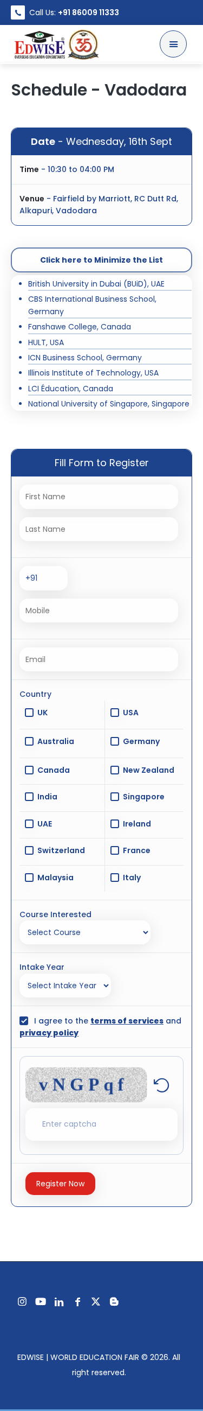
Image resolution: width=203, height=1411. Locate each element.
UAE (44, 823)
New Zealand (148, 770)
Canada (53, 770)
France (136, 850)
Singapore (144, 796)
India (47, 796)
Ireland (137, 823)
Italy (132, 877)
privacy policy (48, 1032)
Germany (141, 741)
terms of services (126, 1020)
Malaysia (55, 877)
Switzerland (61, 850)
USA (131, 712)
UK (42, 712)
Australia (55, 741)
